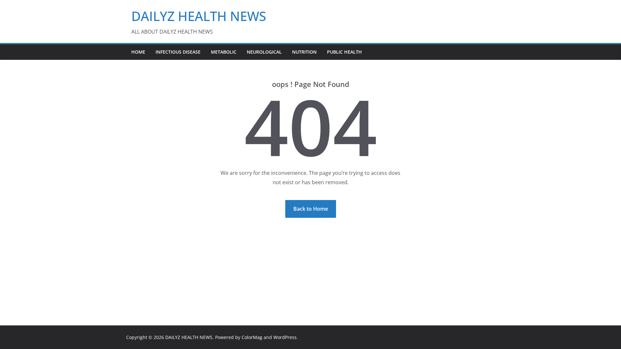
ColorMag (252, 337)
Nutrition (304, 52)
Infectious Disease (178, 52)
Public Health (344, 52)
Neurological (264, 52)
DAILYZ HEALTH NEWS (198, 16)
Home (138, 52)
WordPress (285, 337)
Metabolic (223, 52)
